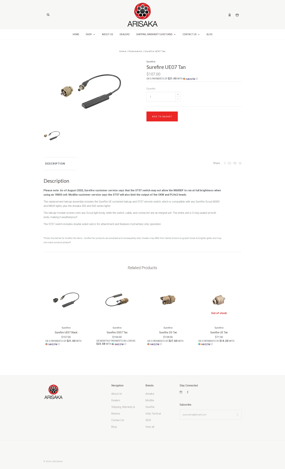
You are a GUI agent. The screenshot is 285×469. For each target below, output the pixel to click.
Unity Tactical (153, 413)
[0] (237, 15)
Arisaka (149, 393)
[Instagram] (181, 392)
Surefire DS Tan (168, 332)
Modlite (149, 400)
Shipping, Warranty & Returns (154, 34)
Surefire (150, 61)
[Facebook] (187, 392)
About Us (107, 34)
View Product (66, 300)
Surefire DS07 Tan (117, 332)
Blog (209, 34)
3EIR (148, 420)
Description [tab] (55, 163)
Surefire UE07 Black (66, 332)
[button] (193, 78)
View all (149, 426)
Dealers (125, 34)
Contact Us (190, 34)
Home (76, 34)
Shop (89, 34)
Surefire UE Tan (219, 332)
